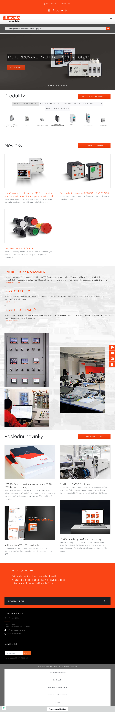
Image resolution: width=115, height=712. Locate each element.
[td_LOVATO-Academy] (82, 348)
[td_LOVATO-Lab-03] (26, 390)
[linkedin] (66, 10)
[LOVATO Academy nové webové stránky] (85, 517)
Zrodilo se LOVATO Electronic (75, 484)
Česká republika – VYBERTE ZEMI (57, 4)
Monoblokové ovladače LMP (19, 248)
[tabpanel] (57, 121)
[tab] (25, 103)
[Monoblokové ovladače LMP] (30, 226)
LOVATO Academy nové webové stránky (80, 539)
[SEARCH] (108, 28)
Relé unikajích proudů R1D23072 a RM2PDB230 (84, 193)
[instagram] (49, 10)
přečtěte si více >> (12, 283)
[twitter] (57, 10)
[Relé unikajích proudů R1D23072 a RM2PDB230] (85, 171)
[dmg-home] (26, 334)
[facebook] (53, 10)
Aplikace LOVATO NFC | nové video (22, 545)
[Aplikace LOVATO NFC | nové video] (30, 523)
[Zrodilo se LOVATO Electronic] (85, 462)
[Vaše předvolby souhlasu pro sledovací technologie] (4, 708)
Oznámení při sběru (57, 709)
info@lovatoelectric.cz (16, 630)
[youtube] (62, 10)
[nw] (17, 652)
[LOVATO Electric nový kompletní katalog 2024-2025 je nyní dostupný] (30, 462)
